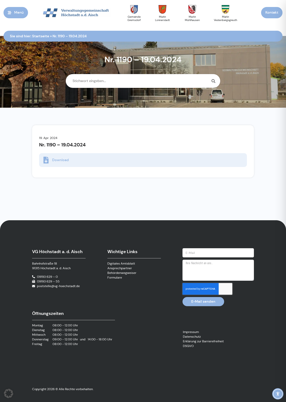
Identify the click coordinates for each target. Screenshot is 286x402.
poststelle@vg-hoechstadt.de (58, 286)
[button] (8, 393)
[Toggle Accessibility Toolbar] (278, 394)
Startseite (40, 36)
